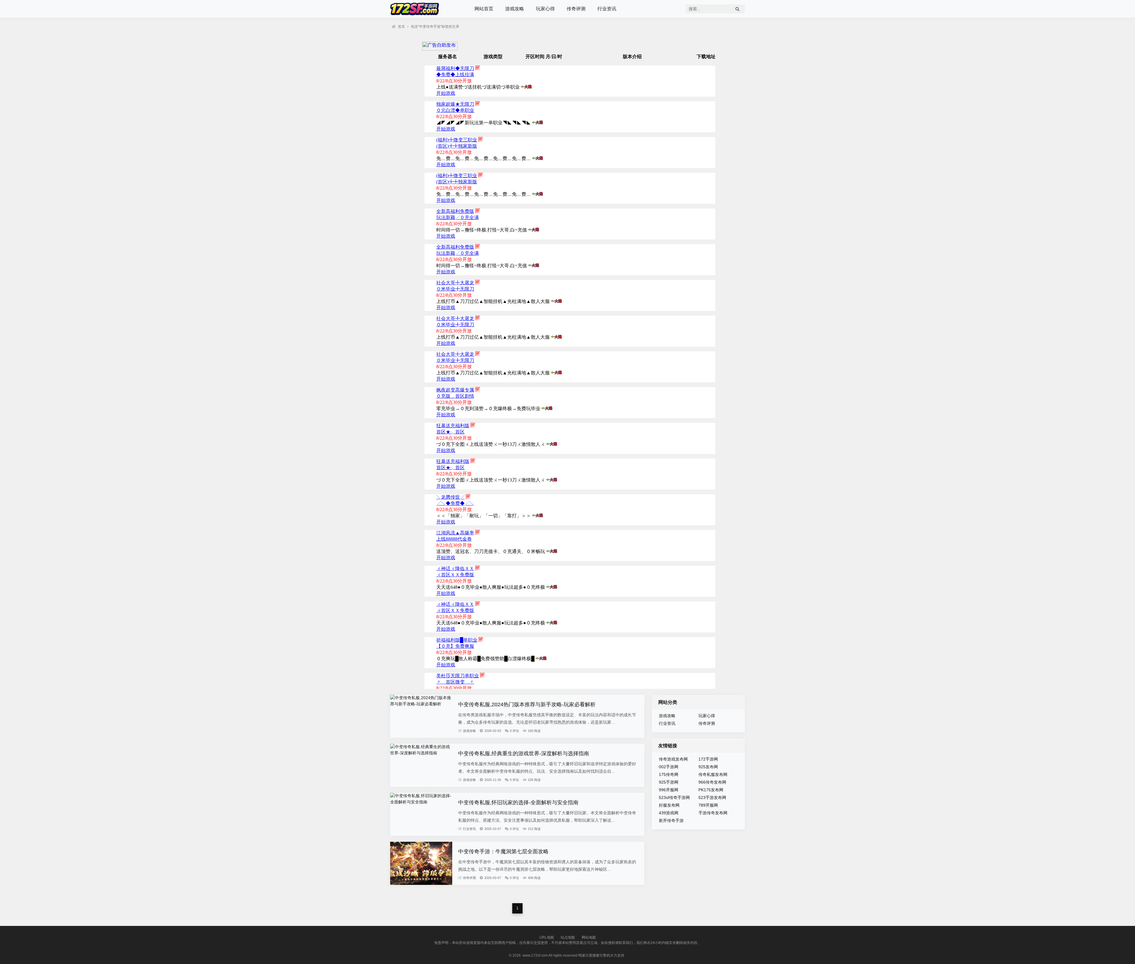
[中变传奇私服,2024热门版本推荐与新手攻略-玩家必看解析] (421, 704)
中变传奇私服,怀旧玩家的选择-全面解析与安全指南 (518, 802)
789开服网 (708, 805)
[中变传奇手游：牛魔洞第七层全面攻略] (421, 883)
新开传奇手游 (671, 820)
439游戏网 (668, 812)
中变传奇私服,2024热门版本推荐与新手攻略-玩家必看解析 (527, 704)
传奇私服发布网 (712, 774)
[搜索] (737, 8)
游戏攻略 (514, 8)
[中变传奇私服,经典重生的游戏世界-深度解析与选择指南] (421, 753)
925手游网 (668, 782)
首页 (401, 27)
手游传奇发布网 (712, 812)
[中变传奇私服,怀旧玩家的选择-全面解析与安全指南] (421, 802)
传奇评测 (576, 8)
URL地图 (546, 937)
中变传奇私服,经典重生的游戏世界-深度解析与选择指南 (523, 753)
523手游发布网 (712, 797)
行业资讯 (606, 8)
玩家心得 (545, 8)
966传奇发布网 (712, 782)
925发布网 (708, 766)
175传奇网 (668, 774)
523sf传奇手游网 (674, 797)
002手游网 (668, 766)
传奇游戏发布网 (673, 759)
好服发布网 (669, 805)
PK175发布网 (710, 789)
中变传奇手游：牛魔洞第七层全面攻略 (503, 851)
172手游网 (708, 759)
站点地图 (568, 937)
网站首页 (483, 8)
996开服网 (668, 789)
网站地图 (589, 937)
